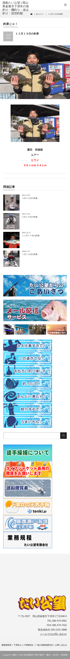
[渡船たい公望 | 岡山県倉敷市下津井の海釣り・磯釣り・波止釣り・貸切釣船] (16, 8)
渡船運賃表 (6, 645)
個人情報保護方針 (45, 645)
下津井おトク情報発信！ (24, 645)
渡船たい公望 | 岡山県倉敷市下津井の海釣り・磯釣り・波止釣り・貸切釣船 (40, 655)
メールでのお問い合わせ (53, 634)
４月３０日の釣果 (30, 198)
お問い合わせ (61, 645)
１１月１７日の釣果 (31, 235)
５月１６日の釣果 (30, 217)
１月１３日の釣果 (30, 254)
